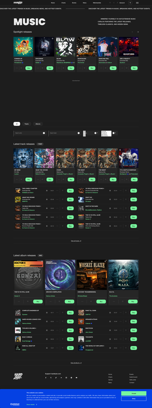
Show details (31, 404)
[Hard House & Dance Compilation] (18, 321)
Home (110, 374)
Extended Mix (18, 60)
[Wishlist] (110, 3)
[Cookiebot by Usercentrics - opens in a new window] (15, 404)
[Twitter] (51, 377)
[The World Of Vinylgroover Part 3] (81, 348)
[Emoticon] (81, 330)
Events (74, 3)
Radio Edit (89, 217)
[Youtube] (76, 377)
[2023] (84, 135)
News (84, 3)
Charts (63, 3)
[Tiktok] (56, 377)
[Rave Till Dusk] (81, 312)
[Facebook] (45, 377)
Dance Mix (81, 172)
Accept (134, 393)
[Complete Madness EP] (18, 312)
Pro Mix (16, 172)
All (17, 124)
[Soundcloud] (61, 377)
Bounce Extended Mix (92, 190)
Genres (110, 380)
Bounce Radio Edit (27, 226)
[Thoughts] (81, 339)
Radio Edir (25, 208)
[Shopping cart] (114, 3)
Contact (131, 382)
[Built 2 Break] (18, 339)
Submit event (133, 377)
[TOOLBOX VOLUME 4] (18, 330)
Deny (133, 398)
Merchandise (97, 3)
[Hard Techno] (106, 135)
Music (53, 3)
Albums (38, 124)
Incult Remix (81, 60)
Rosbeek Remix (124, 172)
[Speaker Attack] (81, 321)
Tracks (27, 124)
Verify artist (132, 380)
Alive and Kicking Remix (93, 226)
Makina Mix (60, 172)
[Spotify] (71, 377)
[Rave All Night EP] (18, 348)
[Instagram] (66, 377)
